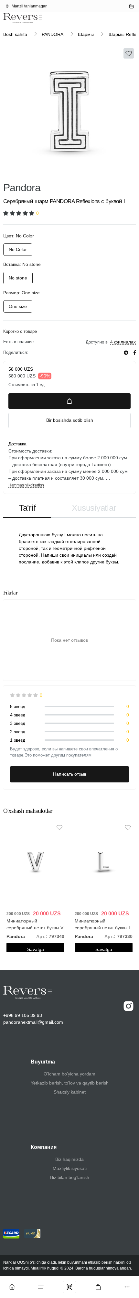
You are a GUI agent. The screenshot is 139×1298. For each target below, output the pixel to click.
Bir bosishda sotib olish (69, 420)
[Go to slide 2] (102, 173)
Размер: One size (21, 292)
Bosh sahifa (15, 34)
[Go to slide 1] (36, 173)
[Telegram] (126, 352)
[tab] (27, 508)
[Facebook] (135, 352)
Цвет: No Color (18, 235)
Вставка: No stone (22, 264)
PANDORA (52, 34)
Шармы (86, 34)
